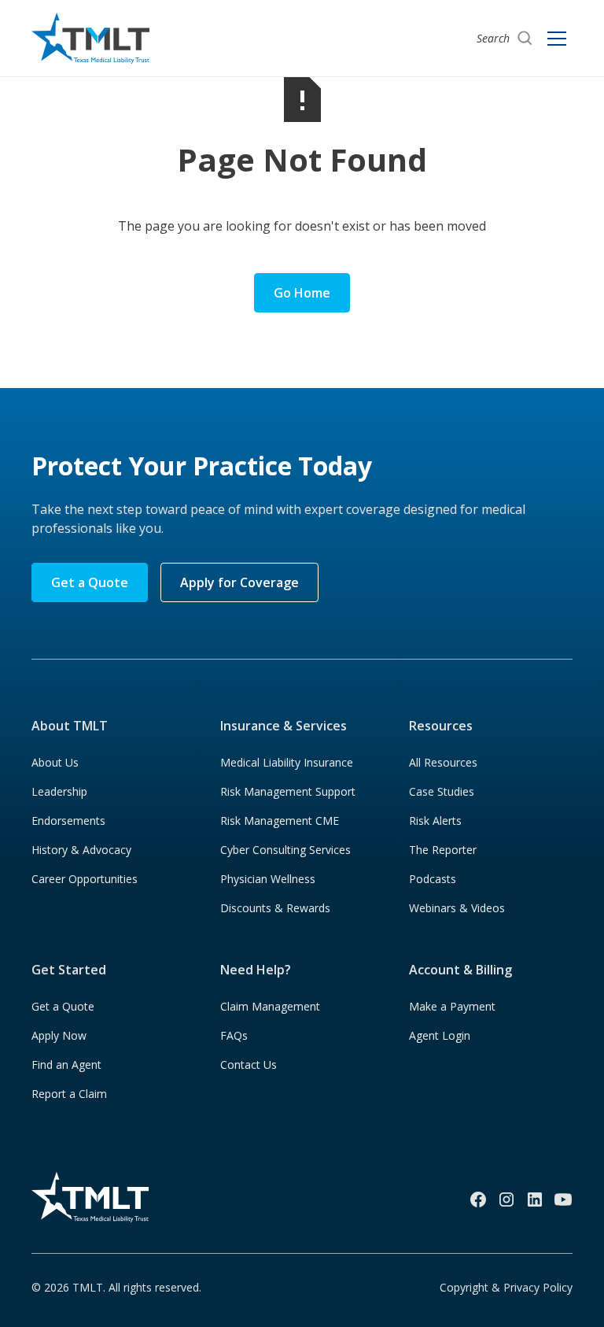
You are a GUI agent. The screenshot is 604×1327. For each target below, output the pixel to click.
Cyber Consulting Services (285, 849)
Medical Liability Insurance (286, 762)
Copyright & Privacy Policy (506, 1287)
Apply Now (59, 1035)
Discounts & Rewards (275, 907)
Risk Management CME (279, 820)
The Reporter (443, 849)
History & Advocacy (81, 849)
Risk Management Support (287, 791)
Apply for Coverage (239, 582)
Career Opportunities (84, 878)
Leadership (59, 791)
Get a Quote (89, 582)
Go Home (302, 292)
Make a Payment (452, 1006)
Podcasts (432, 878)
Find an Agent (66, 1064)
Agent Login (439, 1035)
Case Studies (441, 791)
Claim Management (270, 1006)
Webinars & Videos (457, 907)
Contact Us (248, 1064)
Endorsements (68, 820)
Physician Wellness (267, 878)
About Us (55, 762)
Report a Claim (69, 1093)
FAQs (234, 1035)
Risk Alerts (435, 820)
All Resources (443, 762)
